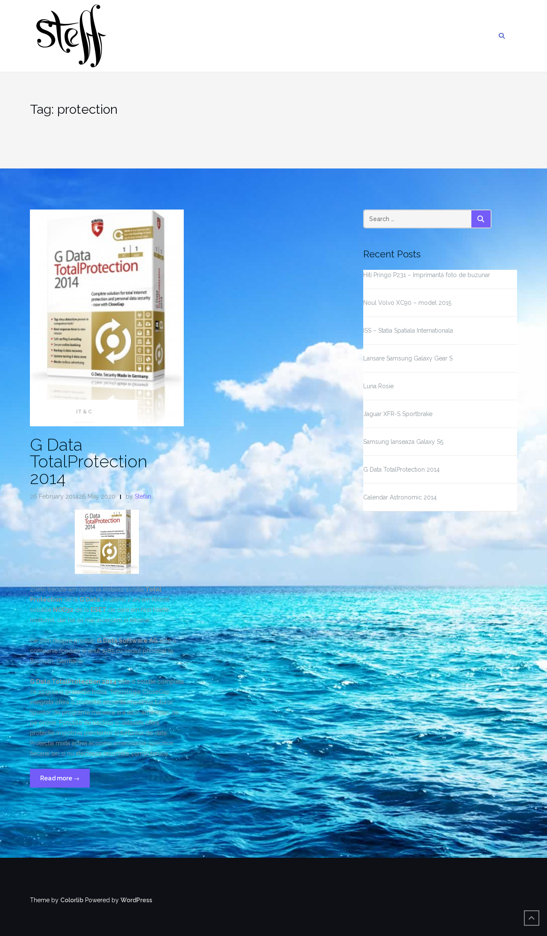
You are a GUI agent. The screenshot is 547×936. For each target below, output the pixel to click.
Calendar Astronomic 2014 (400, 497)
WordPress (136, 900)
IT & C (84, 412)
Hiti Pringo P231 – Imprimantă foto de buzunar (426, 275)
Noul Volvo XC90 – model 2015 (407, 302)
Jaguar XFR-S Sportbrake (397, 413)
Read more (65, 781)
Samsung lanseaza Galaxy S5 (403, 441)
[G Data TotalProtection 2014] (107, 317)
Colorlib (71, 900)
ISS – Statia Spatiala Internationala (408, 330)
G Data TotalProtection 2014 (88, 461)
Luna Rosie (378, 386)
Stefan (143, 496)
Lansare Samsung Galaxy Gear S (408, 358)
